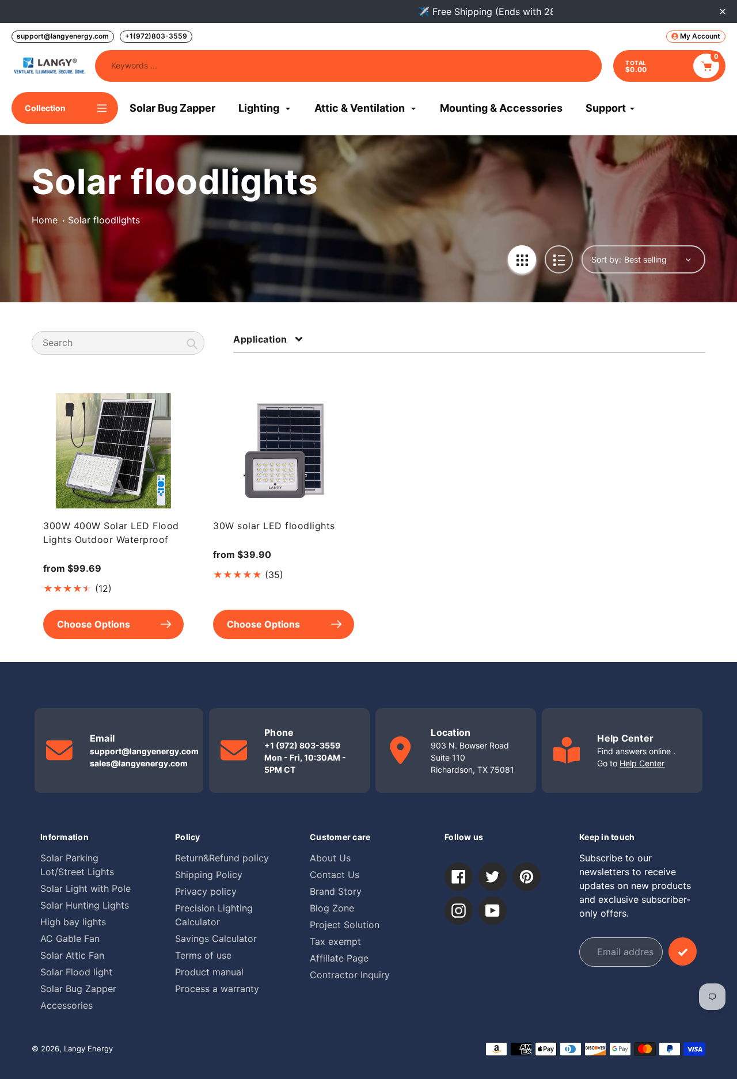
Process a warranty (217, 988)
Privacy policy (206, 891)
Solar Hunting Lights (84, 905)
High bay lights (73, 922)
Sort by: (606, 259)
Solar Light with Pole (85, 888)
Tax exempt (335, 941)
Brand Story (336, 891)
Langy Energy (88, 1048)
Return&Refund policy (222, 858)
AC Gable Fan (70, 938)
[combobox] (118, 343)
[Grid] (522, 259)
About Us (330, 858)
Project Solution (344, 924)
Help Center (642, 763)
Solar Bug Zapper (78, 988)
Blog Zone (332, 908)
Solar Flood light (76, 972)
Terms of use (203, 955)
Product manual (209, 972)
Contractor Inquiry (350, 975)
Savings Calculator (216, 938)
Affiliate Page (339, 958)
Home (45, 220)
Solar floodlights (104, 220)
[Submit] (682, 951)
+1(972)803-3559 (156, 36)
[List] (559, 259)
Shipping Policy (208, 874)
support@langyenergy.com (63, 36)
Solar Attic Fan (72, 955)
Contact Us (334, 874)
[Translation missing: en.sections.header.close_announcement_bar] (722, 11)
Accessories (66, 1005)
